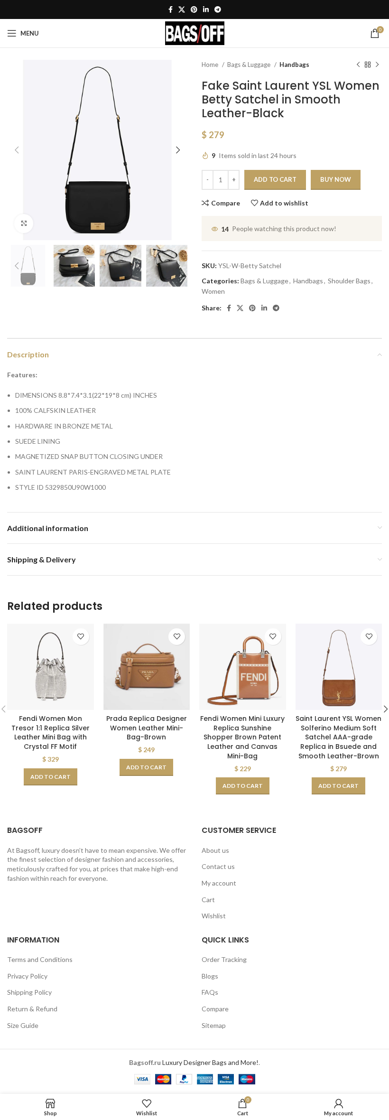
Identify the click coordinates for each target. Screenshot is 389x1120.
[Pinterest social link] (194, 9)
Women (213, 291)
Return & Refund (32, 1009)
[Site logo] (194, 32)
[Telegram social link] (218, 9)
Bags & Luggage (249, 64)
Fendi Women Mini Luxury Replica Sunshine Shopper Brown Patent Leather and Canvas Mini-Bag (242, 737)
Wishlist (214, 916)
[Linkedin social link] (206, 9)
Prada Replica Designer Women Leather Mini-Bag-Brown (146, 728)
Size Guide (22, 1025)
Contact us (218, 866)
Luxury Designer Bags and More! (210, 1062)
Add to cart (275, 179)
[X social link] (182, 9)
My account (219, 883)
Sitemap (214, 1025)
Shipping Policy (29, 992)
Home (211, 64)
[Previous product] (358, 65)
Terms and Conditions (40, 959)
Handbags (294, 64)
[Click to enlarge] (23, 223)
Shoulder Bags (349, 281)
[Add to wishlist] (81, 636)
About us (215, 850)
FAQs (210, 992)
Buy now (335, 179)
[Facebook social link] (171, 9)
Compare (215, 1009)
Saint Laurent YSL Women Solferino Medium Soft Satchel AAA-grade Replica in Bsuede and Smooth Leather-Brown (338, 737)
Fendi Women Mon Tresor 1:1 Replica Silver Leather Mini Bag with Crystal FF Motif (50, 732)
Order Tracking (224, 959)
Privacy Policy (27, 976)
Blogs (210, 976)
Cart (208, 900)
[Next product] (377, 65)
